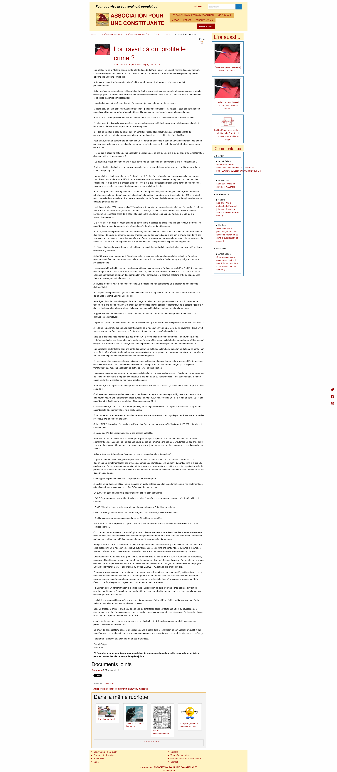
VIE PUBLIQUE (225, 15)
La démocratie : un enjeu (112, 34)
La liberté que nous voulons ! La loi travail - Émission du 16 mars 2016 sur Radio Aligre (227, 134)
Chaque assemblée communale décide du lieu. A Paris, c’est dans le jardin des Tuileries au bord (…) (227, 263)
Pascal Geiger (141, 64)
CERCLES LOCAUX (204, 20)
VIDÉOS (175, 20)
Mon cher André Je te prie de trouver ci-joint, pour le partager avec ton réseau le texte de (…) (227, 209)
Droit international (106, 718)
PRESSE (187, 20)
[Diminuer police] (204, 39)
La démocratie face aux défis (138, 34)
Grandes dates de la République (185, 758)
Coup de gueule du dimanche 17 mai (189, 725)
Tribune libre (155, 64)
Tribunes (166, 34)
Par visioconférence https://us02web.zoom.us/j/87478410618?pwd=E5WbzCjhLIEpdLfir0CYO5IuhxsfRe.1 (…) (238, 167)
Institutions (110, 683)
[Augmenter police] (200, 39)
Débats (156, 34)
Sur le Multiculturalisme (161, 732)
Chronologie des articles (104, 755)
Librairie (174, 751)
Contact (174, 761)
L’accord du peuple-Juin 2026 (135, 725)
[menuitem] (193, 15)
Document (96, 670)
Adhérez (198, 6)
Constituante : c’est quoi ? (105, 751)
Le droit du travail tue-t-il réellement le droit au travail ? (228, 105)
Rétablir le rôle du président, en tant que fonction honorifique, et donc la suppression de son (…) (227, 234)
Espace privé (168, 770)
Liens (96, 761)
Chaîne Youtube (206, 26)
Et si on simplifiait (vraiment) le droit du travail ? (228, 69)
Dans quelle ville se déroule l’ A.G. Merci (225, 185)
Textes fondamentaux (180, 755)
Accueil (94, 34)
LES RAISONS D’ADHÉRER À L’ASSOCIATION (193, 15)
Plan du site (99, 758)
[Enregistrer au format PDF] (202, 42)
